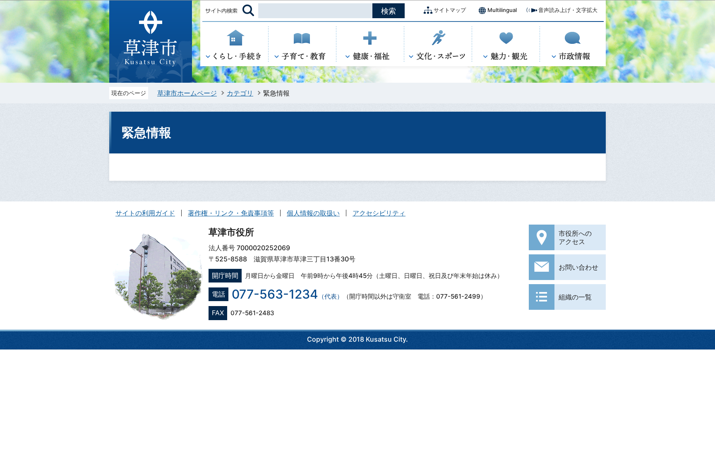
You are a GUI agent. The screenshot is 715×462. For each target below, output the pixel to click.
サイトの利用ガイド (145, 213)
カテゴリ (240, 93)
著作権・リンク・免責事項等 (231, 213)
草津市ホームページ (187, 93)
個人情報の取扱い (313, 213)
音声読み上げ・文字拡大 (567, 10)
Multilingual (502, 10)
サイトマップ (450, 10)
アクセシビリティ (379, 213)
